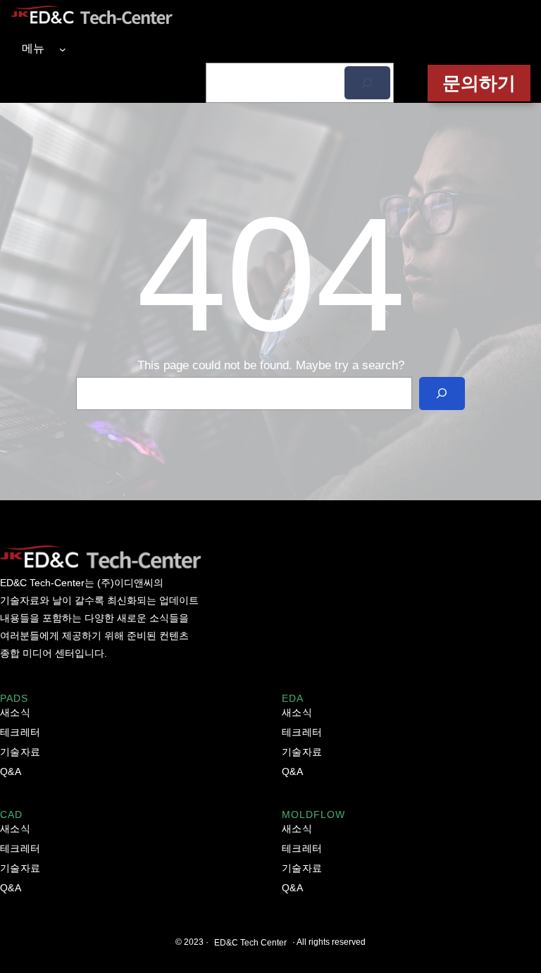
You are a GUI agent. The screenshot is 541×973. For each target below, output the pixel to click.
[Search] (442, 393)
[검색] (367, 82)
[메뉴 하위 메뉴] (62, 48)
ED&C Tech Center (250, 943)
